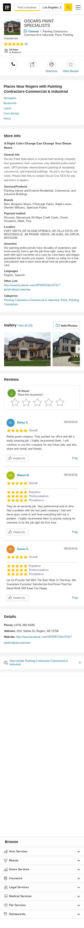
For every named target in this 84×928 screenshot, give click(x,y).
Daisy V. (22, 422)
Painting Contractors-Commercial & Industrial (31, 300)
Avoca (7, 118)
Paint (58, 34)
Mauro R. (23, 475)
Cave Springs (11, 113)
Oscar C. (23, 549)
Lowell (7, 108)
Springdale (10, 98)
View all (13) (25, 325)
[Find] (68, 7)
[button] (78, 7)
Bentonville (10, 103)
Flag (74, 458)
